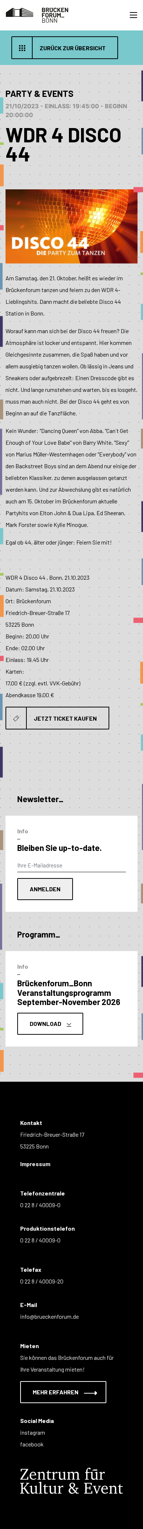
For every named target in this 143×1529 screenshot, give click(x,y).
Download (46, 1023)
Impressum (35, 1163)
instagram (32, 1432)
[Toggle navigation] (133, 15)
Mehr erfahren (56, 1391)
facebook (32, 1444)
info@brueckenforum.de (49, 1316)
